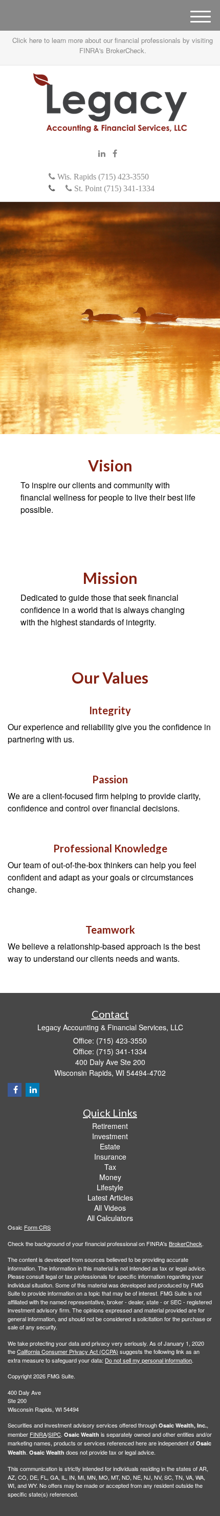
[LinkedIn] (101, 154)
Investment (110, 1136)
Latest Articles (110, 1197)
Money (110, 1177)
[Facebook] (115, 154)
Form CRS (37, 1227)
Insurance (110, 1156)
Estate (110, 1146)
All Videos (110, 1208)
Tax (110, 1167)
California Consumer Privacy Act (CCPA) (67, 1351)
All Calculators (110, 1218)
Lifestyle (110, 1187)
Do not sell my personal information (148, 1360)
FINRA (38, 1434)
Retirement (110, 1126)
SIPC (54, 1434)
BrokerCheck (185, 1243)
